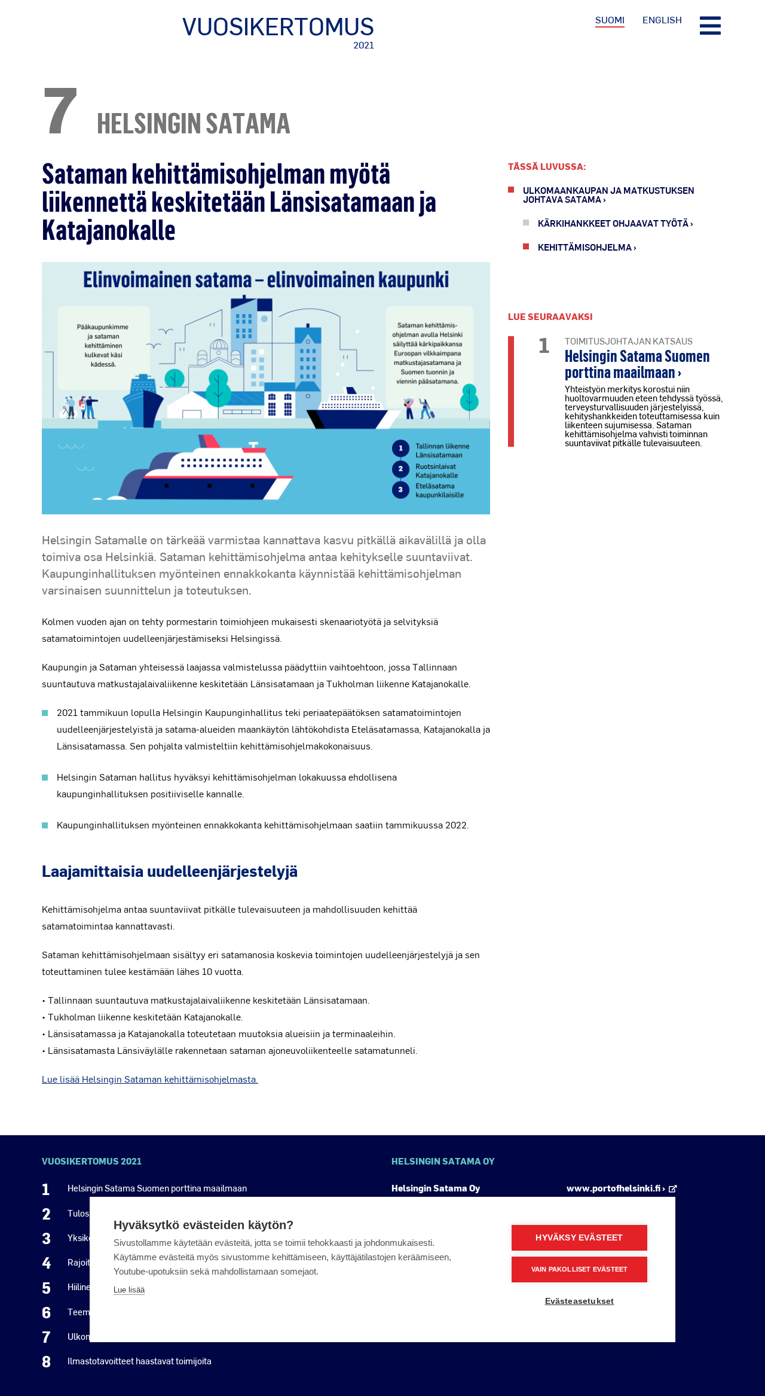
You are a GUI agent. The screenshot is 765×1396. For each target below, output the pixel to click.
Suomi (610, 19)
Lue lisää (129, 1289)
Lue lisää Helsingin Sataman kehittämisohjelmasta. (150, 1079)
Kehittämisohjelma (585, 246)
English (662, 19)
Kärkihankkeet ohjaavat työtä (613, 222)
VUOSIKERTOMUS (278, 32)
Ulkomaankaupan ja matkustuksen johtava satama (608, 194)
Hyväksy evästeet (579, 1237)
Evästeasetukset (579, 1301)
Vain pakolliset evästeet (579, 1269)
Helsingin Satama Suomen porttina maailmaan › (637, 364)
